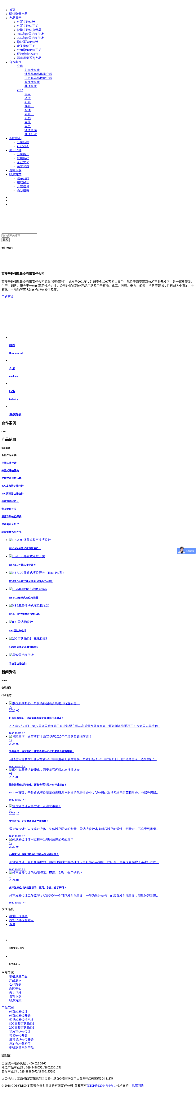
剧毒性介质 (32, 70)
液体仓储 (30, 130)
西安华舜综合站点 (21, 920)
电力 (27, 126)
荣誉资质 (23, 166)
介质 (20, 66)
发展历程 (23, 158)
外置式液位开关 (27, 26)
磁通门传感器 (18, 916)
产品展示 (15, 980)
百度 (12, 924)
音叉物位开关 (26, 46)
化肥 (27, 118)
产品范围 (8, 1007)
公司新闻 (23, 142)
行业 (20, 90)
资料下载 (15, 996)
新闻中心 (15, 988)
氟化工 (29, 114)
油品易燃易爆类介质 (38, 74)
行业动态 (23, 146)
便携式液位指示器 (29, 30)
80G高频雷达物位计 (30, 34)
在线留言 (23, 182)
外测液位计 (21, 248)
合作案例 (15, 984)
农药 (27, 122)
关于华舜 (15, 992)
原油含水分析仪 (27, 54)
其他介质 (30, 86)
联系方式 (15, 1000)
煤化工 (29, 106)
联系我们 (23, 178)
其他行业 (30, 134)
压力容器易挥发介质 (38, 78)
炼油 (27, 110)
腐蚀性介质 (32, 82)
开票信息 (23, 186)
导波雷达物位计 (27, 42)
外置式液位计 (26, 21)
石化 (27, 102)
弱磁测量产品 (18, 976)
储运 (27, 98)
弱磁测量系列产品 (29, 58)
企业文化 (23, 162)
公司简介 (23, 154)
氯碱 (27, 94)
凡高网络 (138, 1085)
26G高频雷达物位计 (30, 38)
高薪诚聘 (23, 190)
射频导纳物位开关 (29, 50)
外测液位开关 (35, 248)
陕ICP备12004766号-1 (101, 1085)
